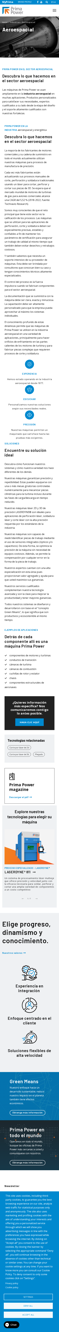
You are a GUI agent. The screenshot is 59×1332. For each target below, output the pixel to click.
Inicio (5, 22)
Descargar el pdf (19, 797)
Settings (28, 1296)
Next (36, 897)
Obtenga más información (27, 1112)
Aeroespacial (28, 22)
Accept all (28, 1314)
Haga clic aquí (29, 722)
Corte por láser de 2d (19, 747)
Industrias (15, 22)
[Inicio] (14, 10)
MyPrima (7, 2)
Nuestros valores (12, 952)
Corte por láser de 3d (19, 754)
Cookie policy (11, 1287)
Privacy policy (11, 1283)
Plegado (39, 754)
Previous (22, 897)
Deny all (28, 1305)
